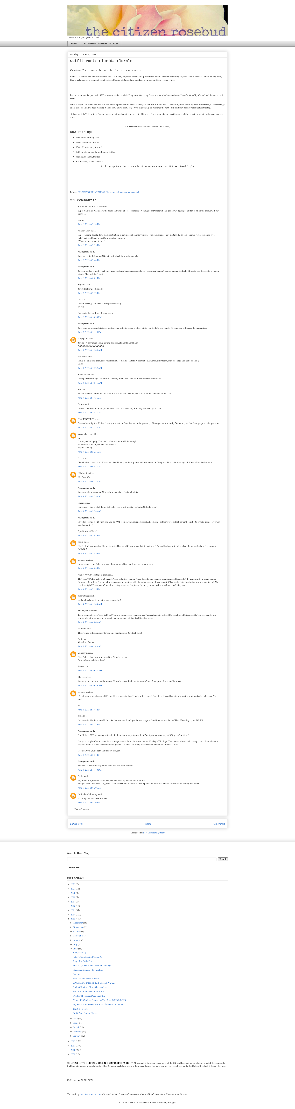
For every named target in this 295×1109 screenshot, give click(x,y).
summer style (134, 192)
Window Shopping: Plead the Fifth (89, 995)
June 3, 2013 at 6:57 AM (89, 481)
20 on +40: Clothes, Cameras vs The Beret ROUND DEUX (99, 1000)
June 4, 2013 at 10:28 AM (90, 670)
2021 (73, 888)
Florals (109, 192)
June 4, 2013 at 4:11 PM (89, 724)
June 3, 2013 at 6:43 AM (89, 466)
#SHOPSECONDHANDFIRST (91, 192)
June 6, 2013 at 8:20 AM (89, 787)
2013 (73, 918)
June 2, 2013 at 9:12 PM (89, 293)
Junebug (77, 974)
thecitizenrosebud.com (90, 1094)
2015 (73, 910)
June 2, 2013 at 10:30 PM (90, 317)
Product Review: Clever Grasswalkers (90, 987)
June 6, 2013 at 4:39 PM (89, 802)
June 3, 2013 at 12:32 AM (90, 367)
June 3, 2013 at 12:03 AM (90, 350)
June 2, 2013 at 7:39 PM (89, 245)
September (78, 935)
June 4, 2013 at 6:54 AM (89, 646)
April (75, 1022)
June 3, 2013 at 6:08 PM (89, 568)
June (75, 948)
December (78, 922)
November (78, 927)
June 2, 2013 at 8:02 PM (89, 278)
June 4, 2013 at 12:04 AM (90, 604)
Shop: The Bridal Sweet (84, 961)
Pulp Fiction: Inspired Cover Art (87, 956)
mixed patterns (120, 192)
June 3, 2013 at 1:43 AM (89, 397)
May (75, 1018)
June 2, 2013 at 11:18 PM (90, 331)
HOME (74, 43)
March (76, 1027)
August (76, 940)
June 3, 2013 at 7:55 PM (89, 589)
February (77, 1031)
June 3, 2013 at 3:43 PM (89, 553)
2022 (73, 884)
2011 (73, 1045)
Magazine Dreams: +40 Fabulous (88, 969)
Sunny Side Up (80, 952)
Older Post (219, 823)
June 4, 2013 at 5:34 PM (89, 754)
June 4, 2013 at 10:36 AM (90, 685)
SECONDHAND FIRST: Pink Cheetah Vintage (94, 982)
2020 (73, 892)
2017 (73, 901)
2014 (73, 914)
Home (148, 823)
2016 (73, 905)
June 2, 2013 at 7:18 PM (89, 224)
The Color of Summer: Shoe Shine (88, 991)
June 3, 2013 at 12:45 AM (90, 382)
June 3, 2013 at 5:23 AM (89, 451)
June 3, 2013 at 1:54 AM (89, 412)
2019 (73, 897)
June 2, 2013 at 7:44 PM (89, 260)
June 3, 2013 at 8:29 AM (89, 496)
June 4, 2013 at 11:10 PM (90, 769)
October (77, 931)
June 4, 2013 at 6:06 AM (89, 622)
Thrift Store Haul (80, 1008)
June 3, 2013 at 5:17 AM (89, 427)
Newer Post (76, 823)
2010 (73, 1049)
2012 (73, 1041)
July (75, 944)
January (77, 1035)
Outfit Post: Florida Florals (85, 1013)
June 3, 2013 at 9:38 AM (89, 511)
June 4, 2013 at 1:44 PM (89, 709)
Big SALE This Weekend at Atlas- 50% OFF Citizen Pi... (98, 1004)
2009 (73, 1054)
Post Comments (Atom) (154, 832)
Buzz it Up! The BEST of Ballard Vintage (92, 965)
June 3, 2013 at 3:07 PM (89, 535)
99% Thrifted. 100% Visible (86, 978)
